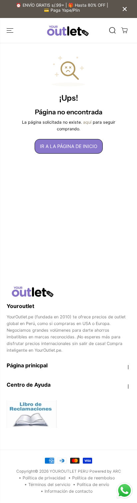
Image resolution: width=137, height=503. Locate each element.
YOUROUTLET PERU (69, 471)
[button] (11, 30)
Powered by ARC (105, 471)
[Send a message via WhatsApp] (124, 490)
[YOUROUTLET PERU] (67, 30)
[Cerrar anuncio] (124, 9)
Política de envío (93, 484)
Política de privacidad (44, 477)
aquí (87, 122)
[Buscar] (112, 30)
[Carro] (124, 30)
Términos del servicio (49, 484)
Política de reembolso (93, 477)
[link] (68, 291)
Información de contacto (68, 491)
